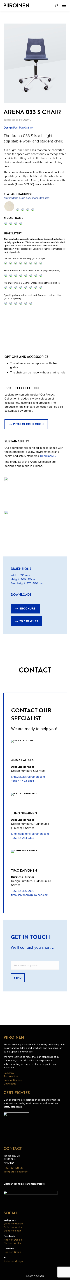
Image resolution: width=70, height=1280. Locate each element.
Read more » (48, 456)
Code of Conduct (13, 1080)
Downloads (10, 1083)
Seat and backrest (18, 194)
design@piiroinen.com (16, 1171)
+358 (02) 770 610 (14, 1168)
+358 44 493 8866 (22, 781)
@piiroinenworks (13, 1227)
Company (9, 1073)
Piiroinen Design (13, 1239)
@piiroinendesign (13, 1223)
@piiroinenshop (12, 1230)
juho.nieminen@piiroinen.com (30, 834)
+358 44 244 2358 (22, 838)
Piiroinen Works (12, 1243)
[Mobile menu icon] (63, 5)
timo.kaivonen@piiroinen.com (29, 895)
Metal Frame (14, 218)
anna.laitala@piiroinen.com (28, 777)
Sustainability (11, 1076)
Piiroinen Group (12, 1252)
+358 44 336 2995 (22, 891)
